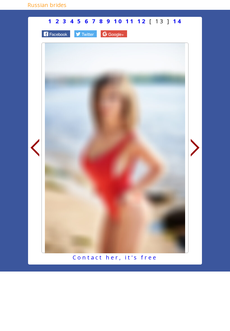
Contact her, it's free (115, 257)
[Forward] (195, 148)
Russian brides (46, 5)
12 (141, 21)
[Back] (35, 148)
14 (177, 21)
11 (130, 21)
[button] (56, 33)
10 (118, 21)
